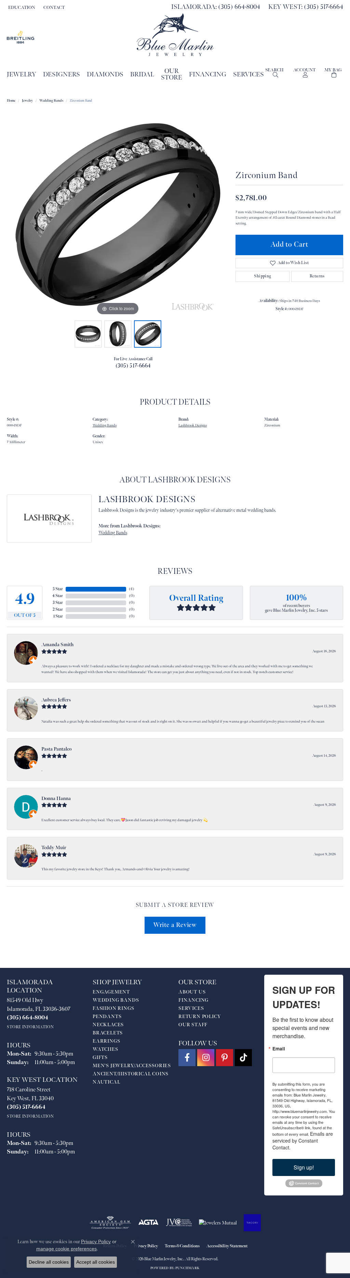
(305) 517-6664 (133, 366)
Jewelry (21, 74)
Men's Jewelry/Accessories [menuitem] (132, 1066)
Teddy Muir (53, 848)
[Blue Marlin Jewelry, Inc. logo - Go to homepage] (175, 34)
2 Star (58, 609)
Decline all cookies (49, 1262)
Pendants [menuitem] (107, 1016)
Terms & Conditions (182, 1246)
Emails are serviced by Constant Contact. (302, 1140)
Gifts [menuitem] (100, 1057)
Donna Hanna (56, 798)
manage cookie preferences (66, 1248)
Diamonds (105, 74)
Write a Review (175, 925)
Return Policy (199, 1016)
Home (11, 101)
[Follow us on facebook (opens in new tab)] (187, 1057)
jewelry (27, 101)
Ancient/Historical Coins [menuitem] (131, 1074)
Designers (61, 74)
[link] (53, 7)
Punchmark (187, 1268)
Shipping (262, 276)
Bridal (142, 74)
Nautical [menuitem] (106, 1082)
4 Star (57, 595)
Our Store (171, 74)
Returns (317, 276)
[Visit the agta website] (148, 1222)
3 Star (58, 602)
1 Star (58, 616)
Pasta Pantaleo (56, 749)
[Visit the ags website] (110, 1222)
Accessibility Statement (226, 1246)
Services (248, 74)
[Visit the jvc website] (179, 1222)
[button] (21, 7)
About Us (191, 992)
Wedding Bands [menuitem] (116, 1000)
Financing (207, 74)
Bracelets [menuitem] (108, 1033)
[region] (117, 214)
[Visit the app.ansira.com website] (252, 1222)
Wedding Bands (51, 101)
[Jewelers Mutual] (218, 1223)
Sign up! (304, 1167)
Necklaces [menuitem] (108, 1025)
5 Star (58, 589)
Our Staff (192, 1025)
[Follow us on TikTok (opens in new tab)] (243, 1057)
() (131, 589)
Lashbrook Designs (192, 425)
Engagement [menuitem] (111, 992)
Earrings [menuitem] (106, 1041)
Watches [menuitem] (105, 1049)
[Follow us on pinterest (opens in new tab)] (224, 1057)
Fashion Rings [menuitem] (113, 1008)
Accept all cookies (95, 1262)
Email (278, 1048)
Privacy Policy (146, 1246)
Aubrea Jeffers (56, 700)
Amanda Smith (57, 645)
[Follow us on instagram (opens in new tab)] (205, 1057)
